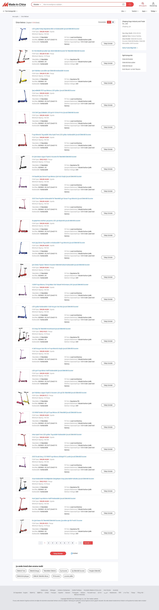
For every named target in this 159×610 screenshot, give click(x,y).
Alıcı (122, 11)
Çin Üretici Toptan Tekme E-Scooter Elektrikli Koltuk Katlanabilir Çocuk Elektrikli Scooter (61, 265)
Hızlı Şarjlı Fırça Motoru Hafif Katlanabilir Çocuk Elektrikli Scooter (53, 498)
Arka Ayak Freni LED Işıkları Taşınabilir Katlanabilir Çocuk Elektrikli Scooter (57, 434)
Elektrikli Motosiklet (128, 62)
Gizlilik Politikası (77, 590)
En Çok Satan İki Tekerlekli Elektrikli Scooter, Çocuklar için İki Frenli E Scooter (57, 520)
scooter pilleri (68, 576)
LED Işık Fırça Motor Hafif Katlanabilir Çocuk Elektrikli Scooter (52, 370)
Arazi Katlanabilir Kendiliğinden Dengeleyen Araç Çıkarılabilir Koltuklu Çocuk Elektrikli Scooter (63, 479)
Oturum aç (153, 6)
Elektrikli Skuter (127, 66)
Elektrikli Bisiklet (127, 59)
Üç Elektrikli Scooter (78, 571)
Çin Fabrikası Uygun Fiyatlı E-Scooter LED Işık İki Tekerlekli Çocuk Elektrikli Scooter (59, 393)
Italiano (83, 592)
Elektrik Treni (21, 571)
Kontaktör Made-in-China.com (92, 590)
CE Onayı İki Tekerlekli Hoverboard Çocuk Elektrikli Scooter (51, 329)
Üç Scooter (63, 571)
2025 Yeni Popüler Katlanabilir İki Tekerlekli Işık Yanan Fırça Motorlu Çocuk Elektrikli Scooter (62, 198)
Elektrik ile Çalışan (23, 576)
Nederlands (113, 592)
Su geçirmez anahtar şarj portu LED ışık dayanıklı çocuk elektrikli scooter (56, 221)
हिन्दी (120, 592)
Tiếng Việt (140, 592)
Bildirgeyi (52, 590)
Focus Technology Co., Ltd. (78, 599)
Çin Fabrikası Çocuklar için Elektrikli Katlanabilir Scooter (50, 71)
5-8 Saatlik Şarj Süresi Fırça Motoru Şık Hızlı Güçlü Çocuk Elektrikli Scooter (57, 176)
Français (53, 592)
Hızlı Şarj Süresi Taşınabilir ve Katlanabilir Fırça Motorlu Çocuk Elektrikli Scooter (58, 243)
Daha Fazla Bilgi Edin (130, 48)
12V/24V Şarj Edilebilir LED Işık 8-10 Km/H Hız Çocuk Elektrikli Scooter (55, 112)
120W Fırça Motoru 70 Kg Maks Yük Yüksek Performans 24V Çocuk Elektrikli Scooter (60, 284)
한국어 (100, 592)
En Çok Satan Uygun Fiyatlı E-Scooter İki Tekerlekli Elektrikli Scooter (54, 157)
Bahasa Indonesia (79, 594)
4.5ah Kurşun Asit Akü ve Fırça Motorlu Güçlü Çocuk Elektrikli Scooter (55, 348)
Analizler (115, 590)
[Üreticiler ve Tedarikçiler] (14, 4)
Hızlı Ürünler (107, 590)
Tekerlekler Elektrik (49, 571)
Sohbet (75, 553)
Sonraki (88, 543)
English (25, 592)
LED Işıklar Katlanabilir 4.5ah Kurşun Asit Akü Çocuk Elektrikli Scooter (55, 307)
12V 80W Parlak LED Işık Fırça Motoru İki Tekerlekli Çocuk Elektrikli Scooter (57, 412)
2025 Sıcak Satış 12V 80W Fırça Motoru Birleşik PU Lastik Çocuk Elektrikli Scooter (59, 456)
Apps (143, 11)
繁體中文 (40, 592)
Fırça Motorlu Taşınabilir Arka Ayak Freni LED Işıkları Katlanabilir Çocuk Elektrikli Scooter (61, 135)
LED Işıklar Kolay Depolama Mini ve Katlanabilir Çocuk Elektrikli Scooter (55, 29)
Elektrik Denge (34, 571)
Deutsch (67, 592)
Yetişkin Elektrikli (94, 571)
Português (75, 592)
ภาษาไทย (126, 592)
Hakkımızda (44, 590)
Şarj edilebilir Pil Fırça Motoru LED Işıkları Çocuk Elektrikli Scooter (53, 90)
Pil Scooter (56, 576)
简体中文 (32, 592)
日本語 (47, 592)
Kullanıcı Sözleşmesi (64, 590)
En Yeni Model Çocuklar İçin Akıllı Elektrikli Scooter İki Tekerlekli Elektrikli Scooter (58, 51)
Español (60, 592)
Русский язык (91, 592)
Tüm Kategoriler (10, 11)
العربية (106, 592)
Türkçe (133, 592)
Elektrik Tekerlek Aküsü (40, 576)
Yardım (134, 11)
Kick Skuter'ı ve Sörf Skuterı (131, 69)
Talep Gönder (108, 43)
